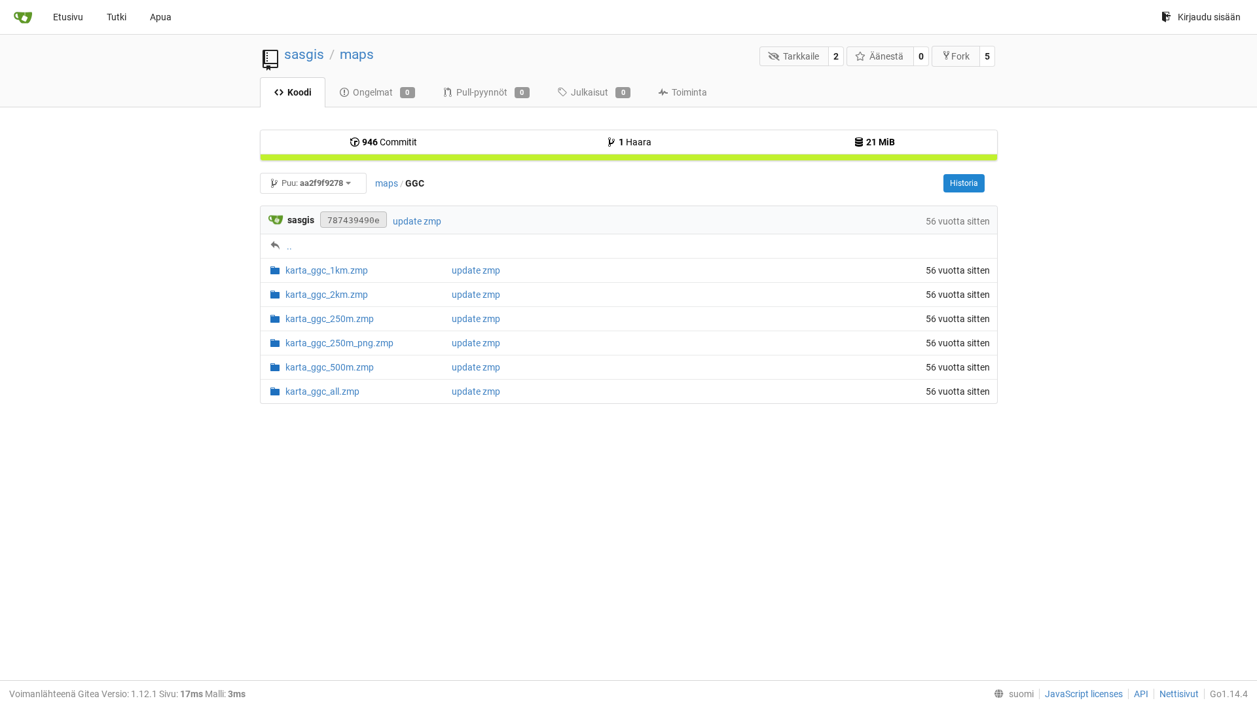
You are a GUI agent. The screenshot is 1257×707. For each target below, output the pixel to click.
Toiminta (689, 92)
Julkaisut (598, 92)
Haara (635, 142)
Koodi (299, 92)
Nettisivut (1179, 694)
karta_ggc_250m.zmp (329, 319)
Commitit (389, 142)
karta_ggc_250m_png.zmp (339, 343)
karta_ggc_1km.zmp (326, 270)
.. (289, 246)
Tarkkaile (801, 56)
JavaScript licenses (1084, 694)
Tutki (116, 17)
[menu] (1011, 694)
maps (357, 54)
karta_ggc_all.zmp (322, 391)
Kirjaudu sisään (1209, 17)
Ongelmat (381, 92)
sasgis (304, 54)
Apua (161, 17)
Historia (964, 183)
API (1141, 694)
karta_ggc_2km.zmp (326, 294)
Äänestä (886, 56)
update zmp (417, 221)
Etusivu (68, 17)
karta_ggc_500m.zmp (329, 367)
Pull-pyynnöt (490, 92)
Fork (960, 56)
